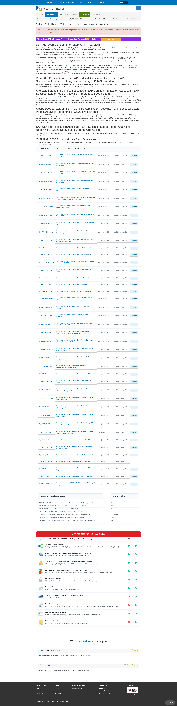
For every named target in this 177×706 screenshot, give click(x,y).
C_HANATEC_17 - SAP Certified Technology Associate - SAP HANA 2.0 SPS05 (61, 517)
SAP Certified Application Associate (58, 19)
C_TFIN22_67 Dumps (45, 164)
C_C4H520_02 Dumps (45, 223)
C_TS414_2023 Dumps (45, 484)
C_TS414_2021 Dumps (45, 358)
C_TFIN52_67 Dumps (45, 155)
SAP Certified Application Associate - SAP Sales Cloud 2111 (73, 278)
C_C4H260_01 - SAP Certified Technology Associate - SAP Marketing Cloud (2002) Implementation (67, 520)
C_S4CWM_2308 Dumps (46, 424)
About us (57, 691)
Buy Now (134, 155)
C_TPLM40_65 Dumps (45, 181)
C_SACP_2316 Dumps (45, 440)
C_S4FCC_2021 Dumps (45, 332)
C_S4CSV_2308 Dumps (45, 415)
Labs (60, 14)
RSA (112, 503)
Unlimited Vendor (77, 688)
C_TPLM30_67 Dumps (45, 172)
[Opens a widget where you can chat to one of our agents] (170, 702)
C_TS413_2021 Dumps (45, 307)
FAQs (66, 14)
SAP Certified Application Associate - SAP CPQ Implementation (74, 254)
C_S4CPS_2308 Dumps (45, 432)
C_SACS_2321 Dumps (45, 469)
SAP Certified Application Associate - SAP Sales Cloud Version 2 (74, 476)
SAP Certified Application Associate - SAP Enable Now (71, 284)
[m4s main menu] (37, 14)
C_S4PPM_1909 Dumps (46, 232)
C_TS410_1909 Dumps (45, 324)
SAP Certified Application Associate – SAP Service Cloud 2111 (73, 291)
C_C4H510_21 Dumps (45, 291)
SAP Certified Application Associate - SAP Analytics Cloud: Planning (75, 374)
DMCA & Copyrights (104, 693)
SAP (44, 19)
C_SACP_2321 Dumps (45, 461)
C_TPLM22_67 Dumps (45, 215)
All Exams (40, 693)
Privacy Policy (102, 688)
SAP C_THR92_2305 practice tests (71, 65)
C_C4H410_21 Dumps (45, 278)
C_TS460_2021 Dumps (45, 270)
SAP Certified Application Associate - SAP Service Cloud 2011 (73, 248)
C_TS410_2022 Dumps (45, 447)
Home (42, 14)
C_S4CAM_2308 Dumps (46, 390)
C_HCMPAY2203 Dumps (46, 298)
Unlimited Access (51, 14)
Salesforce (114, 506)
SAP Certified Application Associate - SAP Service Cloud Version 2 (74, 455)
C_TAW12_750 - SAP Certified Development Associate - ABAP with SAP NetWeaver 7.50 (64, 514)
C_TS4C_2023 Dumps (45, 341)
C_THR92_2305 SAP (62, 100)
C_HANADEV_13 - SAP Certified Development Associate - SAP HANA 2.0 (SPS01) (62, 506)
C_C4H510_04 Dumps (45, 248)
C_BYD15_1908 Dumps (46, 206)
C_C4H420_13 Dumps (45, 254)
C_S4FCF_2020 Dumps (45, 315)
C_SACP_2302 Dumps (45, 374)
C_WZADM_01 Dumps (45, 366)
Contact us (58, 688)
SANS (112, 509)
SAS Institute (114, 514)
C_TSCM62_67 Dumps (45, 189)
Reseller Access (84, 14)
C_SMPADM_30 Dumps (46, 198)
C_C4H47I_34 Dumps (45, 476)
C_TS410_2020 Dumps (45, 240)
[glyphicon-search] (138, 8)
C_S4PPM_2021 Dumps (46, 349)
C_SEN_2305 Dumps (45, 284)
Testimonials (73, 14)
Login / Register (95, 14)
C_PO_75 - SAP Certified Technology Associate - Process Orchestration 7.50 (60, 511)
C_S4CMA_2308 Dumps (46, 398)
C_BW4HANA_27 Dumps (46, 262)
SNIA (112, 517)
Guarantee (58, 693)
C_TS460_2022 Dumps (45, 381)
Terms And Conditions (105, 691)
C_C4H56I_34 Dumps (45, 455)
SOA (112, 520)
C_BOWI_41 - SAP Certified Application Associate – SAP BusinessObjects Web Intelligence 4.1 (66, 503)
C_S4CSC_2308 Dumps (45, 407)
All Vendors (40, 691)
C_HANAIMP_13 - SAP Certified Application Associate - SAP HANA (58, 509)
